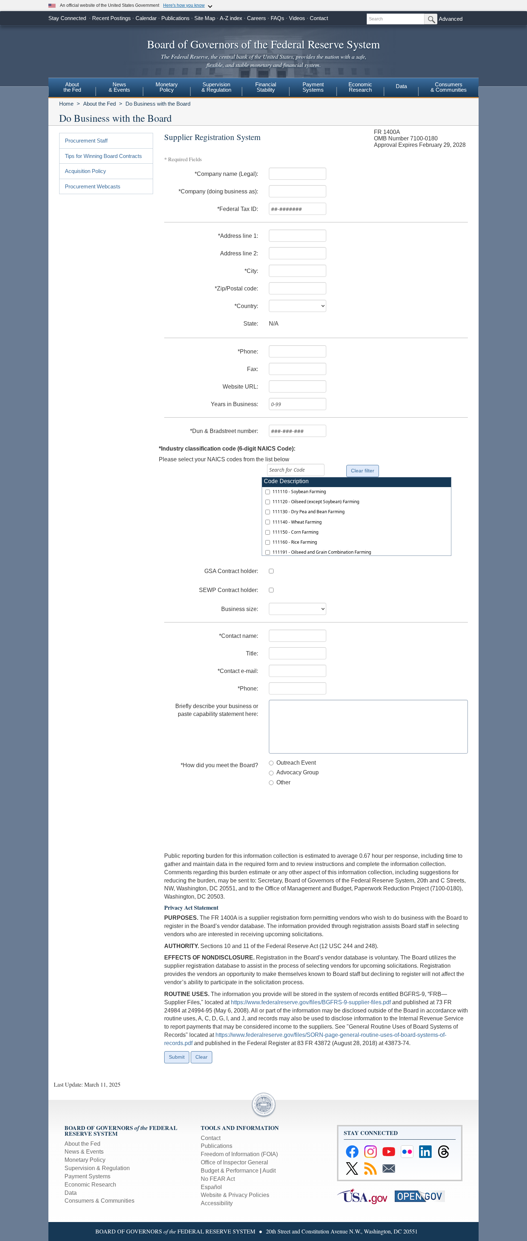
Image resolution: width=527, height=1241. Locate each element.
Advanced (450, 19)
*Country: (246, 306)
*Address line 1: (238, 236)
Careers (256, 18)
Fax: (252, 369)
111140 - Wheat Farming (297, 522)
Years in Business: (234, 404)
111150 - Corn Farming (295, 532)
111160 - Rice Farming (294, 542)
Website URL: (240, 387)
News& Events (119, 87)
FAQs (277, 18)
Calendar (146, 18)
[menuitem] (72, 88)
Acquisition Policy (85, 171)
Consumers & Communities (449, 87)
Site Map (204, 18)
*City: (251, 271)
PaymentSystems (313, 87)
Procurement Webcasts (92, 186)
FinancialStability (265, 87)
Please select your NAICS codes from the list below (224, 459)
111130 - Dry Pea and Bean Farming (308, 512)
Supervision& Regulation (216, 87)
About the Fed (99, 104)
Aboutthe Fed (72, 87)
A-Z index (231, 18)
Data (401, 86)
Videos (297, 18)
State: (250, 324)
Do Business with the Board (157, 104)
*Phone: (248, 351)
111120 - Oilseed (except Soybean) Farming (315, 502)
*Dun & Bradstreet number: (224, 431)
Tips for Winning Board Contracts (103, 156)
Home (66, 104)
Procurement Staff (86, 141)
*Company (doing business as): (218, 191)
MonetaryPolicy (167, 87)
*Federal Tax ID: (237, 209)
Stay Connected (67, 18)
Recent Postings (111, 18)
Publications (175, 18)
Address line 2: (239, 253)
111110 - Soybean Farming (299, 492)
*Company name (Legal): (226, 174)
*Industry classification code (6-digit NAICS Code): (227, 449)
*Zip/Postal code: (236, 288)
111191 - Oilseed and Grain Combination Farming (321, 552)
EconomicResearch (360, 87)
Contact (319, 18)
